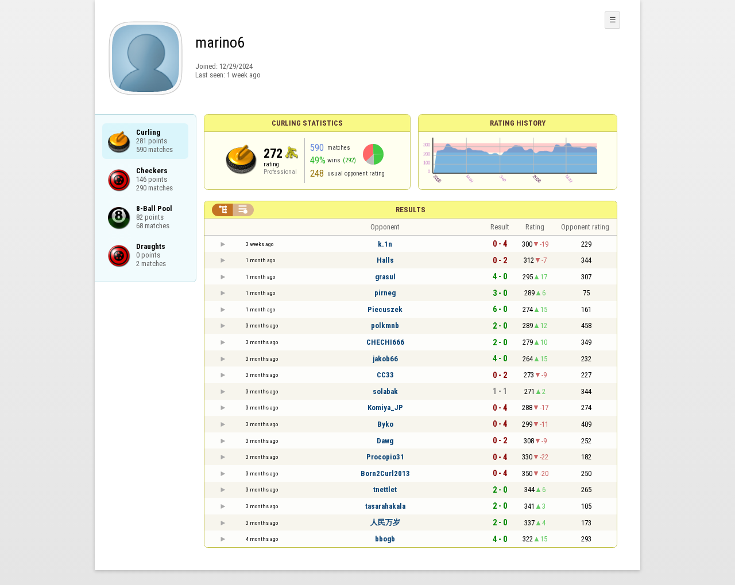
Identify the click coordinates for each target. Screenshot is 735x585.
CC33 (385, 374)
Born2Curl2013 (385, 473)
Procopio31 (385, 457)
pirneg (385, 292)
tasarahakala (385, 506)
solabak (385, 391)
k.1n (385, 244)
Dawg (385, 440)
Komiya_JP (385, 407)
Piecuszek (385, 309)
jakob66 (385, 358)
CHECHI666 (385, 342)
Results (410, 209)
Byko (385, 424)
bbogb (385, 539)
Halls (385, 260)
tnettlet (385, 489)
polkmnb (385, 325)
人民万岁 (385, 522)
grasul (385, 276)
